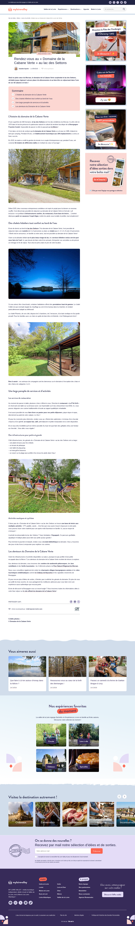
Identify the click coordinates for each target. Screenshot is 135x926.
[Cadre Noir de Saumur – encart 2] (106, 105)
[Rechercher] (124, 9)
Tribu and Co (71, 921)
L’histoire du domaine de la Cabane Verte (31, 95)
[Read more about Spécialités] (84, 760)
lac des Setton (32, 228)
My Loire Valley (12, 18)
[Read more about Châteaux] (51, 760)
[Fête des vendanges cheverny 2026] (106, 61)
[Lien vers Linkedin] (75, 601)
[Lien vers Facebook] (71, 601)
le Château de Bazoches (44, 573)
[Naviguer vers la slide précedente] (119, 797)
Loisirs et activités (26, 18)
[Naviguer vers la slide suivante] (125, 797)
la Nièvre (54, 127)
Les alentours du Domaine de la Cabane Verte (33, 106)
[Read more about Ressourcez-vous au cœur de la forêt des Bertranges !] (67, 673)
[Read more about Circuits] (51, 735)
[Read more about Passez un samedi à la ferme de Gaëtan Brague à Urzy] (108, 673)
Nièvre (18, 18)
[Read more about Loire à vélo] (84, 735)
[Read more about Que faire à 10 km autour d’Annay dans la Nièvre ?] (27, 673)
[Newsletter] (106, 194)
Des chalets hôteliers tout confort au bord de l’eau (34, 99)
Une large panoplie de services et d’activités (32, 102)
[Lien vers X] (78, 601)
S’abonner (97, 851)
